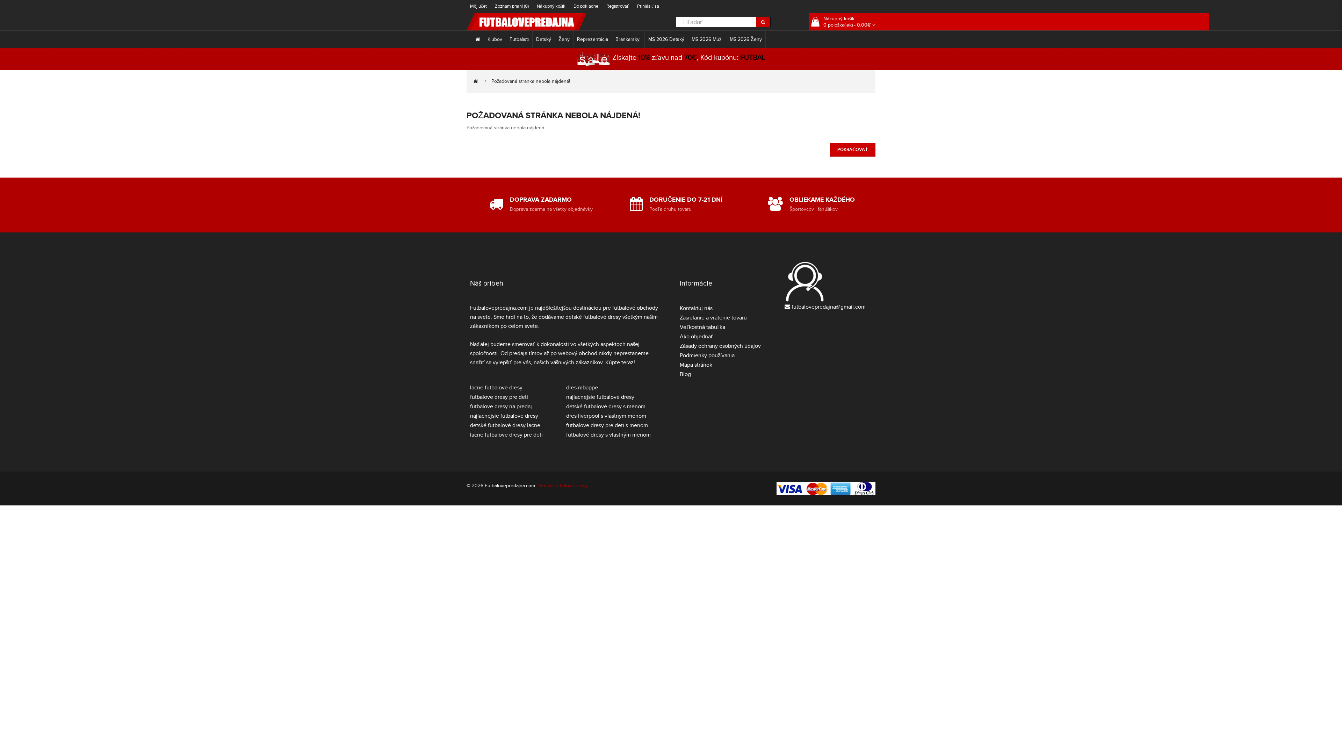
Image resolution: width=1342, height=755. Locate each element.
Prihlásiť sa (648, 6)
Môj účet (478, 6)
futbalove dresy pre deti (499, 397)
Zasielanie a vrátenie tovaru (713, 317)
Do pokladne (585, 6)
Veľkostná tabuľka (702, 327)
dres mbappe (582, 387)
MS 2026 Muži (707, 39)
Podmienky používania (707, 355)
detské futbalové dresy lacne (505, 425)
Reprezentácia (592, 39)
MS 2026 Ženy (746, 39)
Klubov (495, 39)
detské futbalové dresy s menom (605, 406)
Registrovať (617, 6)
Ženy (564, 39)
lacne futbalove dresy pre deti (506, 434)
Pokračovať (852, 149)
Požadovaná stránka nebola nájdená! (530, 81)
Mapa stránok (696, 364)
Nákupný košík (551, 6)
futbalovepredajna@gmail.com (829, 306)
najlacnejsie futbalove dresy (504, 415)
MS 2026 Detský (666, 39)
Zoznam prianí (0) (512, 6)
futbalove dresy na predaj (501, 406)
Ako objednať (696, 336)
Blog (685, 374)
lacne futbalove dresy (496, 387)
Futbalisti (519, 39)
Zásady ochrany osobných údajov (720, 346)
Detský (543, 39)
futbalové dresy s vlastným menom (608, 434)
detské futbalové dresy (593, 317)
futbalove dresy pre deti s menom (607, 425)
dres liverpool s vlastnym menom (606, 415)
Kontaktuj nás (696, 308)
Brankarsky (628, 39)
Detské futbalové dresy (562, 486)
